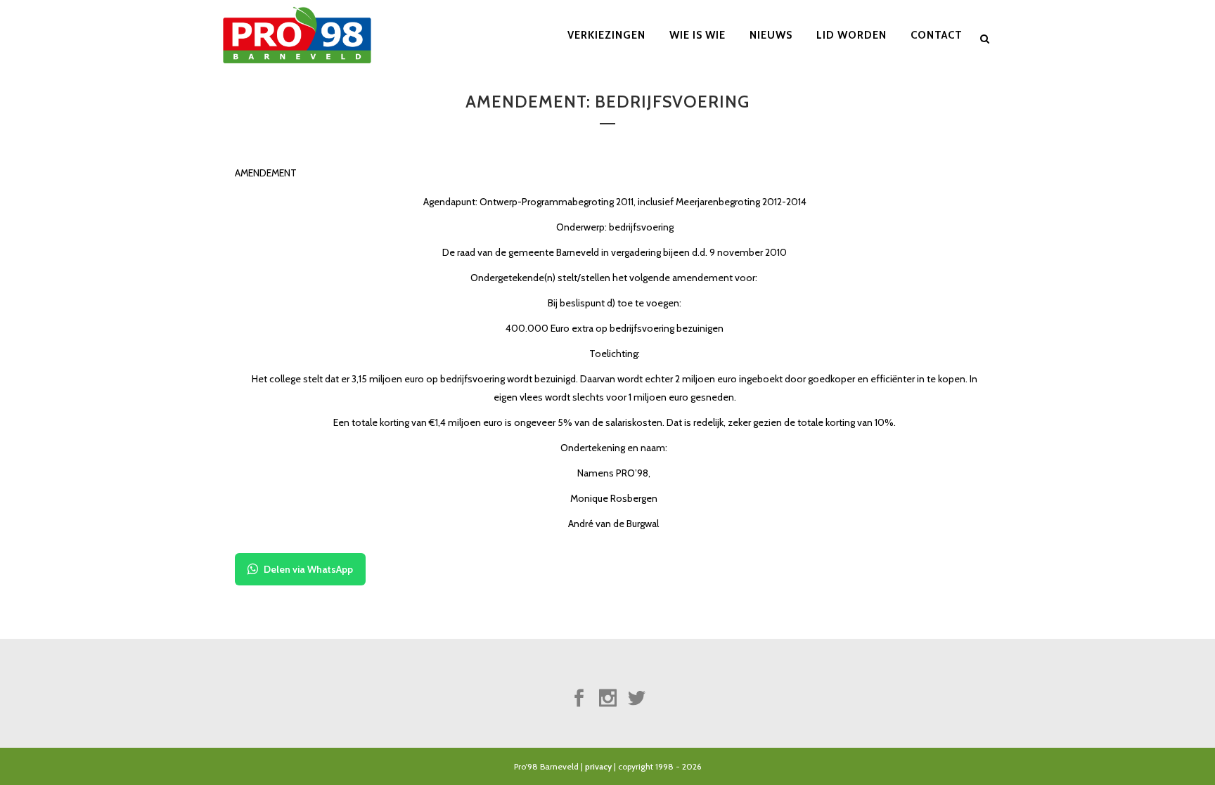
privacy (598, 766)
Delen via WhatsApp (308, 569)
